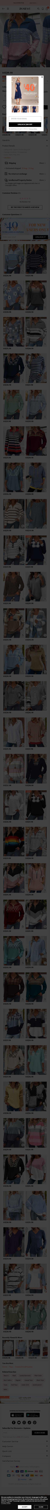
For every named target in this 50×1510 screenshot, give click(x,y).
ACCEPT (24, 1507)
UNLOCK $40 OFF (25, 124)
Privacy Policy (5, 1503)
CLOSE (41, 1507)
